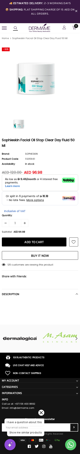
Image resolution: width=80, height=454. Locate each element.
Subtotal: (7, 231)
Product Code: (10, 158)
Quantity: (7, 215)
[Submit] (74, 427)
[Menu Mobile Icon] (4, 28)
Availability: (8, 163)
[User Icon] (64, 28)
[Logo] (39, 28)
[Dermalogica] (20, 339)
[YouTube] (50, 446)
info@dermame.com (22, 407)
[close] (76, 11)
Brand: (6, 153)
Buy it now (40, 255)
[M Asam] (60, 337)
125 (9, 264)
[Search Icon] (15, 28)
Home (5, 38)
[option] (40, 76)
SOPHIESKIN (31, 153)
